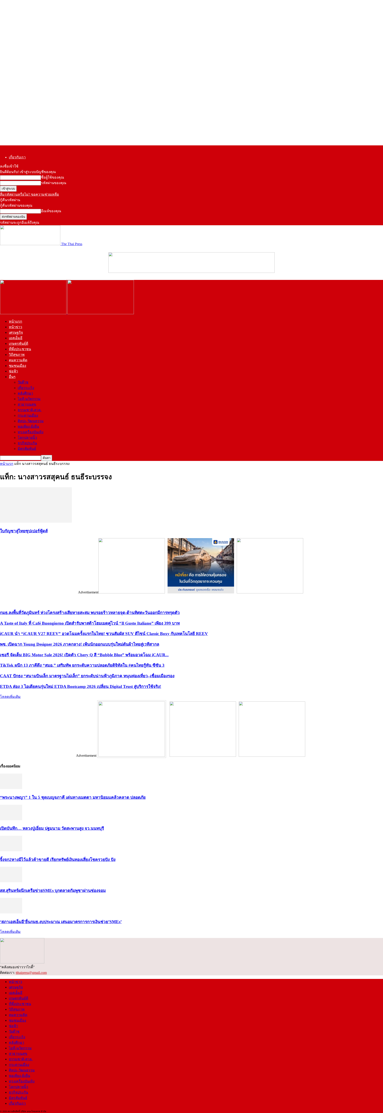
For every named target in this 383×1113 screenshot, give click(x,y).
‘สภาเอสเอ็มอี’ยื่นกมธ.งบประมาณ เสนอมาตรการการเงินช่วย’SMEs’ (61, 921)
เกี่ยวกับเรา (17, 157)
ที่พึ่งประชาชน (20, 349)
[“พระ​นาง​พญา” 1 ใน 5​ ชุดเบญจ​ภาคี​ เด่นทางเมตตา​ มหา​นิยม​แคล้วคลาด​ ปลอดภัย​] (11, 788)
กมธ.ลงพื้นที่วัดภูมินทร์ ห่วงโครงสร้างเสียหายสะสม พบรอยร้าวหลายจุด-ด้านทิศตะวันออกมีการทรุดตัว (90, 612)
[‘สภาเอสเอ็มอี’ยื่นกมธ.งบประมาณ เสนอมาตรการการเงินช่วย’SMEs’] (11, 912)
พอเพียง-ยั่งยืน (28, 426)
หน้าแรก (15, 321)
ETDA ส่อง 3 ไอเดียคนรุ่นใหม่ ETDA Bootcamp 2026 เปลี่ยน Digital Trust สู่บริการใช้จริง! (80, 686)
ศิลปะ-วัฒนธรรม (31, 421)
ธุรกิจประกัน (27, 443)
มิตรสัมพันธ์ (27, 449)
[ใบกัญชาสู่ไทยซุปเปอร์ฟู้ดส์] (36, 521)
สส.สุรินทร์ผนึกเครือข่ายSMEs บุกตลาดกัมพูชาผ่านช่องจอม (53, 890)
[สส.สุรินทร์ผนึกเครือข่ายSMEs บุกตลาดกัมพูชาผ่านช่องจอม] (11, 881)
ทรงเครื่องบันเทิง (30, 432)
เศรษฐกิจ (16, 332)
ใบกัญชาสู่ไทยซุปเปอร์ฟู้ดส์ (24, 531)
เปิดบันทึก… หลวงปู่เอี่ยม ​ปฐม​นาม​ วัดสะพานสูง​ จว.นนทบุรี (52, 828)
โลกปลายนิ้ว (27, 437)
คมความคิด (18, 360)
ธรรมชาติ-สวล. (29, 410)
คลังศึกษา (25, 393)
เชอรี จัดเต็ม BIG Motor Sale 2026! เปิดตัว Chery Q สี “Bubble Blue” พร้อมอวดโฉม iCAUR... (84, 655)
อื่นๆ (12, 377)
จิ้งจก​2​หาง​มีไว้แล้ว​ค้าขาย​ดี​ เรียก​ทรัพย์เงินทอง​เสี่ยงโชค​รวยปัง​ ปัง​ (57, 859)
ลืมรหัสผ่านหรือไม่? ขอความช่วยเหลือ (29, 194)
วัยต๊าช (23, 382)
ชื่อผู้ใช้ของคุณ (52, 177)
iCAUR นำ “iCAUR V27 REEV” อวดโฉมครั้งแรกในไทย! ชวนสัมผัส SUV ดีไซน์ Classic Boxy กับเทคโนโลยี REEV (104, 633)
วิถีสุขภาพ (17, 354)
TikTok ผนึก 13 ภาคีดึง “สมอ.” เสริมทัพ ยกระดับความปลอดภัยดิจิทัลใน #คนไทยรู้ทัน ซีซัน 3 (82, 665)
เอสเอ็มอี (15, 338)
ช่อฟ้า (13, 371)
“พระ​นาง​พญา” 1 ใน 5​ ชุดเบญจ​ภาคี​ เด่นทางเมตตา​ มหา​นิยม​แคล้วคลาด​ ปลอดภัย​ (73, 797)
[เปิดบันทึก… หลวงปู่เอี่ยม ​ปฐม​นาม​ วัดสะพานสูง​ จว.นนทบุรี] (11, 819)
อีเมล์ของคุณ (51, 211)
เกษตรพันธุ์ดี (18, 343)
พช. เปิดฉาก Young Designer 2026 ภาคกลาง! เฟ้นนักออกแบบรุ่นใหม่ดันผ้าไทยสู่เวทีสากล (79, 644)
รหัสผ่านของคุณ (53, 183)
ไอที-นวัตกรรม (29, 399)
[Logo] (33, 313)
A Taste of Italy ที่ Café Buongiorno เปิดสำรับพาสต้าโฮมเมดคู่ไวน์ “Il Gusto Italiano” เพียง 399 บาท (90, 623)
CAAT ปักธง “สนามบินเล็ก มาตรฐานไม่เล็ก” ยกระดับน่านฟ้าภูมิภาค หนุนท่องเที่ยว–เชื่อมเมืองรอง (87, 676)
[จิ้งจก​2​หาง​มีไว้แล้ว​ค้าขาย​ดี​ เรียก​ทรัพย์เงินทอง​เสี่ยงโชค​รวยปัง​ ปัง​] (11, 850)
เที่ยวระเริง (26, 388)
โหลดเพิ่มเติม (10, 697)
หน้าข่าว (15, 327)
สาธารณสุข (27, 404)
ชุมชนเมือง (17, 366)
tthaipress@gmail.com (31, 972)
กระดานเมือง (28, 415)
